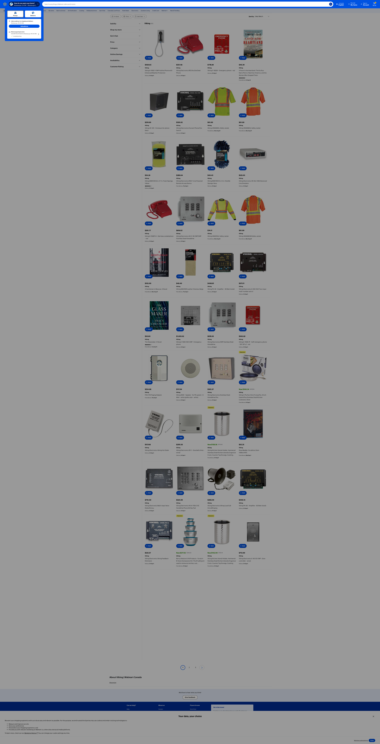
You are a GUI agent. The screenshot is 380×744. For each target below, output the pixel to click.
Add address (24, 26)
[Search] (330, 4)
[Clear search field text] (326, 4)
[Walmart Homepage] (5, 4)
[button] (353, 4)
